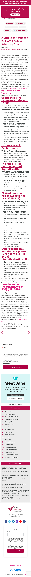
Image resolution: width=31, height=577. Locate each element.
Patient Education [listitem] (10, 442)
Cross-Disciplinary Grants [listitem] (12, 419)
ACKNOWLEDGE (15, 14)
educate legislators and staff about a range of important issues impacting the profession (14, 90)
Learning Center (20, 23)
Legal (25, 574)
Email (4, 347)
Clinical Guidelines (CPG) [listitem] (12, 417)
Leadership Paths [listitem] (6, 437)
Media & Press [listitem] (9, 432)
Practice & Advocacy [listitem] (11, 449)
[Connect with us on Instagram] (17, 521)
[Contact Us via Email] (24, 521)
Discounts (22, 27)
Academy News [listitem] (9, 411)
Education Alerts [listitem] (9, 424)
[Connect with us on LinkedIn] (13, 521)
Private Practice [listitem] (9, 452)
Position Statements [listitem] (10, 447)
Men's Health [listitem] (8, 439)
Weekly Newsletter (11, 27)
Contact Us (7, 30)
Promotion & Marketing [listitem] (11, 454)
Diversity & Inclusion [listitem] (10, 422)
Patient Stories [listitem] (9, 444)
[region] (29, 332)
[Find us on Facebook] (6, 521)
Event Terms (12, 565)
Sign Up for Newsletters (15, 367)
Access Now (22, 3)
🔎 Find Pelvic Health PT (20, 30)
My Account (9, 23)
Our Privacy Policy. (6, 363)
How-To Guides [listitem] (9, 427)
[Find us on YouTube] (20, 521)
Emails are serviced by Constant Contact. (10, 361)
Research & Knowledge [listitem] (11, 457)
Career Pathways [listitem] (10, 414)
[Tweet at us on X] (9, 521)
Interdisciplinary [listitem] (9, 429)
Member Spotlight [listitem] (10, 434)
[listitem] (15, 470)
